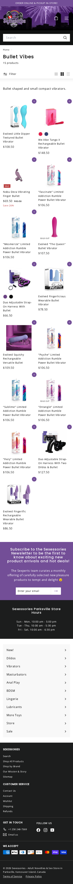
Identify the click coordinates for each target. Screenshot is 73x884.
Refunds (8, 811)
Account (8, 796)
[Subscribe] (56, 591)
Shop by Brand (11, 766)
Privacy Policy (34, 876)
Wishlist (7, 801)
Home (6, 49)
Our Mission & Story (14, 771)
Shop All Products (13, 761)
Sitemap (8, 776)
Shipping (8, 806)
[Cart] (56, 18)
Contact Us (9, 790)
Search (7, 756)
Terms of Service (12, 876)
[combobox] (36, 38)
